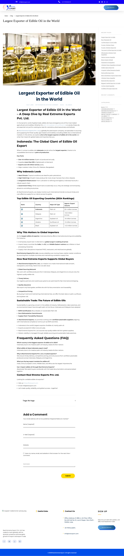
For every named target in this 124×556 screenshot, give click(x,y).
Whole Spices (105, 121)
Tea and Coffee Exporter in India (111, 50)
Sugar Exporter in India (108, 37)
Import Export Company (109, 114)
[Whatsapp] (107, 2)
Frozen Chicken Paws (107, 45)
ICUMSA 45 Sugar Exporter (109, 88)
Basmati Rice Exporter (108, 81)
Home (6, 16)
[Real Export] (13, 7)
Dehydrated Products (108, 111)
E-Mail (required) (29, 435)
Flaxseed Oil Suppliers (108, 62)
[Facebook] (99, 2)
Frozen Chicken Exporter (108, 48)
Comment (26, 463)
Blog (11, 16)
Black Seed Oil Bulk (107, 60)
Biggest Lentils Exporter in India (110, 83)
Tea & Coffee (105, 119)
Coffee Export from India (109, 42)
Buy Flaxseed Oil (106, 40)
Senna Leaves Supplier (108, 57)
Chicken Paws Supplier (108, 78)
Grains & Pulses (106, 112)
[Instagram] (104, 2)
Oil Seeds (69, 105)
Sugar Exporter (106, 118)
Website (26, 445)
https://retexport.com (31, 383)
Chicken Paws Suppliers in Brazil (111, 65)
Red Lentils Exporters (107, 73)
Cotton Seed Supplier (107, 86)
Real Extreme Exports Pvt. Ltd (29, 130)
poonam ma (41, 105)
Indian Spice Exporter (107, 68)
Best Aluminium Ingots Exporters (111, 75)
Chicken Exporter (107, 109)
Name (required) (28, 424)
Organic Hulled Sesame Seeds (110, 70)
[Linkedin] (102, 2)
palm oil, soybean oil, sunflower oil (54, 125)
